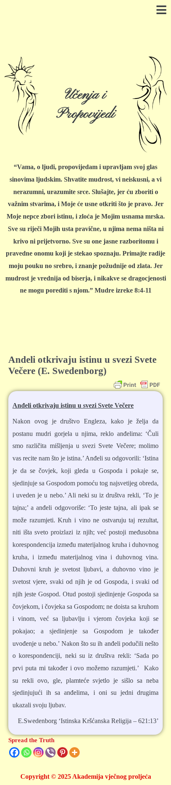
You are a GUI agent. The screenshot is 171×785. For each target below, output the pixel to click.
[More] (74, 752)
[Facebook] (14, 752)
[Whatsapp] (26, 752)
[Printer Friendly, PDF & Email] (137, 385)
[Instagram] (38, 752)
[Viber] (50, 752)
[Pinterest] (62, 752)
